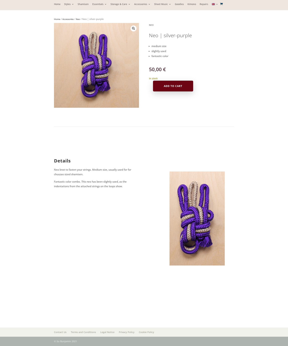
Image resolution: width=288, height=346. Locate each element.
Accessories (140, 4)
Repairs (204, 4)
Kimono (192, 4)
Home (57, 4)
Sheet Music (161, 4)
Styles (67, 4)
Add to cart (173, 86)
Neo (78, 19)
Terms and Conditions (83, 332)
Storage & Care (118, 4)
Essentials (98, 4)
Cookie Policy (146, 332)
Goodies (179, 4)
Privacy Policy (126, 332)
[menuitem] (215, 6)
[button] (133, 28)
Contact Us (60, 332)
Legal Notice (107, 332)
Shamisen (83, 4)
